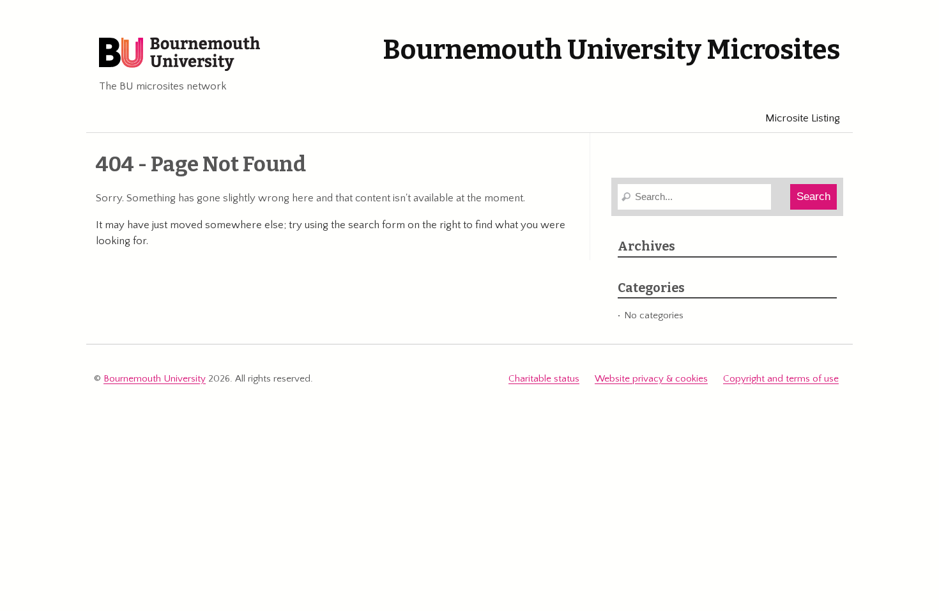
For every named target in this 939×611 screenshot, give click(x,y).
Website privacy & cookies (651, 378)
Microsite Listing (802, 118)
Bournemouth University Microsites (611, 50)
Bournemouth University (179, 54)
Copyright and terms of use (781, 378)
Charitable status (543, 378)
